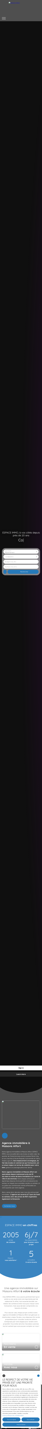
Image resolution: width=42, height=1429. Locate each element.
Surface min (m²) (11, 567)
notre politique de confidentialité (12, 1415)
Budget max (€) (10, 562)
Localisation (9, 557)
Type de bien (8, 550)
